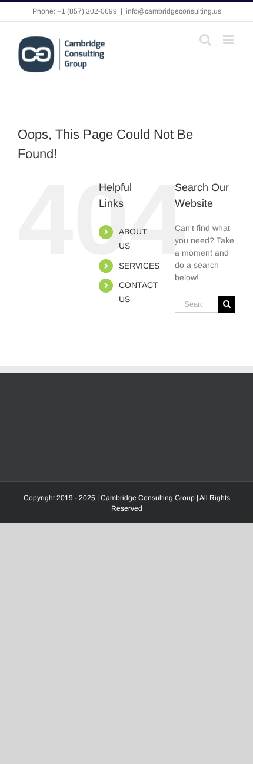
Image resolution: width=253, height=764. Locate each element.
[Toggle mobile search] (205, 39)
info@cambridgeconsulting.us (173, 11)
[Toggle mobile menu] (229, 39)
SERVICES (139, 265)
